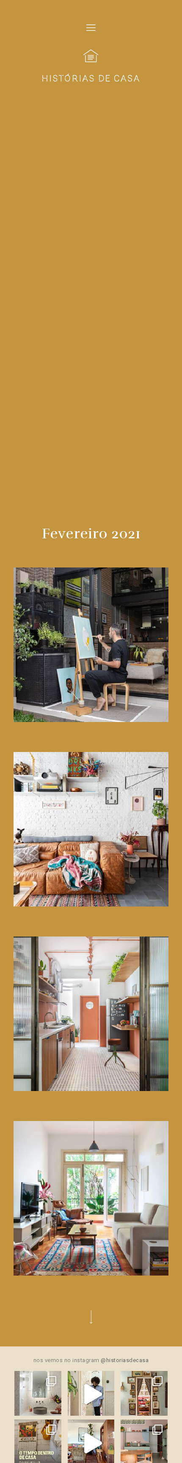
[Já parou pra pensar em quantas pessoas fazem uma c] (91, 1394)
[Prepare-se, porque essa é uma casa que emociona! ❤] (144, 1394)
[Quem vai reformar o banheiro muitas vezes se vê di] (37, 1394)
